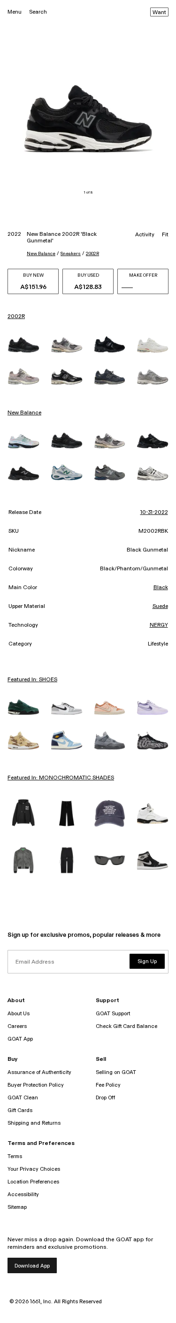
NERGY (159, 625)
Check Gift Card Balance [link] (126, 1026)
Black (160, 588)
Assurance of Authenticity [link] (39, 1072)
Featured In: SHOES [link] (32, 680)
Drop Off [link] (105, 1097)
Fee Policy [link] (108, 1085)
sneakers (71, 253)
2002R (92, 253)
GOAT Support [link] (113, 1013)
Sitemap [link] (17, 1207)
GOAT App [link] (20, 1039)
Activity (144, 235)
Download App (32, 1266)
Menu (15, 12)
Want (159, 13)
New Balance (41, 253)
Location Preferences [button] (33, 1181)
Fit (165, 235)
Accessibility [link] (23, 1194)
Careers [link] (17, 1026)
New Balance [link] (24, 413)
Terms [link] (15, 1156)
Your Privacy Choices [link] (34, 1169)
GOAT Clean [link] (23, 1097)
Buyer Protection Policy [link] (36, 1085)
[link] (23, 345)
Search (38, 12)
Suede (160, 606)
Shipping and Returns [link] (34, 1123)
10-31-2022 (154, 512)
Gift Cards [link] (20, 1110)
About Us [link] (19, 1013)
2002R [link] (16, 316)
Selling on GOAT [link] (116, 1072)
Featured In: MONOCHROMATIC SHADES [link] (61, 778)
